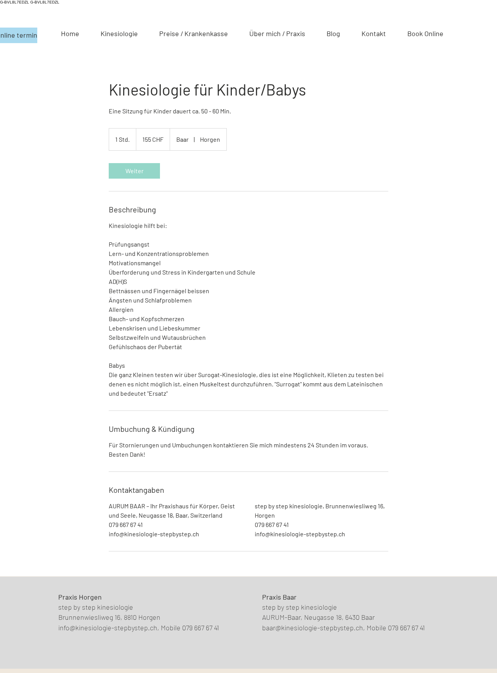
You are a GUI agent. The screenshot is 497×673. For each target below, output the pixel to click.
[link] (134, 171)
